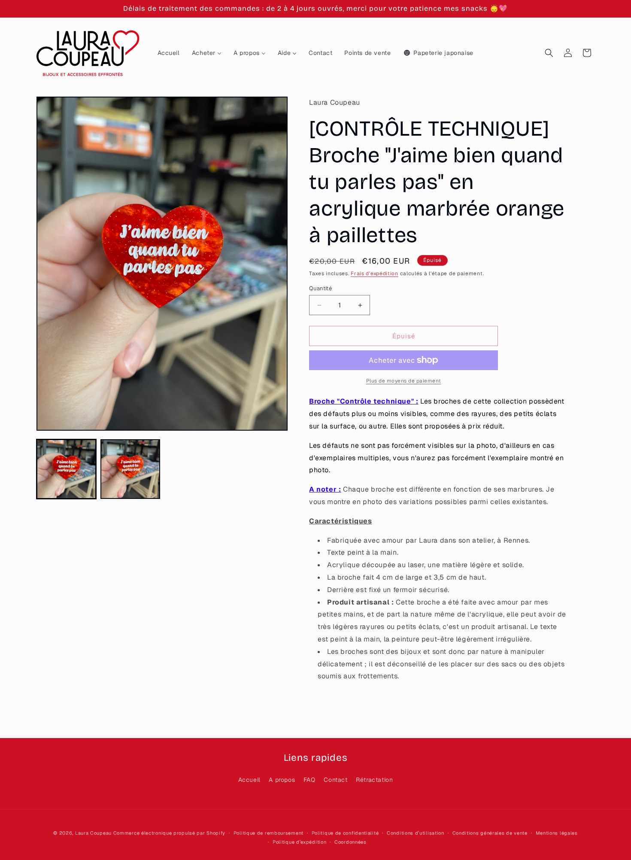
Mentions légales (557, 833)
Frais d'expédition (374, 273)
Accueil (249, 780)
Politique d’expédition (299, 842)
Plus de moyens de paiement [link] (403, 380)
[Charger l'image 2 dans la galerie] (130, 469)
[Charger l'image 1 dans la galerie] (66, 469)
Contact (335, 780)
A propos (282, 780)
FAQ (309, 780)
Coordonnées (350, 842)
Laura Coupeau (93, 833)
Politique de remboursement (268, 833)
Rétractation (374, 780)
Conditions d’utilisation (415, 833)
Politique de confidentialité (345, 833)
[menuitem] (169, 53)
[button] (549, 52)
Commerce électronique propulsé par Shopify (169, 833)
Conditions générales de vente (490, 833)
